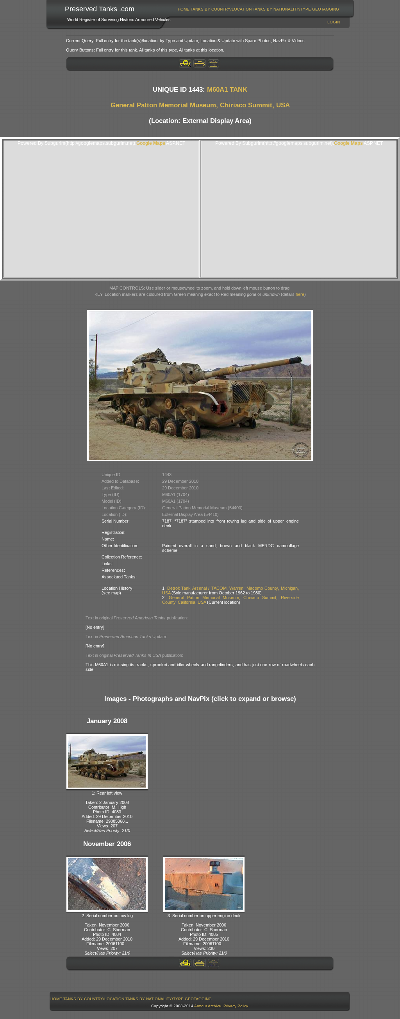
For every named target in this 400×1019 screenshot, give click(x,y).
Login (333, 22)
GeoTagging (325, 9)
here (300, 294)
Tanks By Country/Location (221, 9)
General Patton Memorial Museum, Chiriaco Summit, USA (200, 105)
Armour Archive (207, 1006)
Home (183, 9)
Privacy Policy (235, 1006)
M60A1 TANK (227, 89)
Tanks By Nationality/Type (282, 9)
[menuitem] (183, 9)
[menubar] (258, 9)
